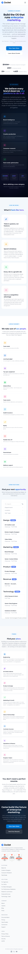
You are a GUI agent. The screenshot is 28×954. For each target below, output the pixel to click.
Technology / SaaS (6, 896)
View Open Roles (14, 48)
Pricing (3, 919)
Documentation (5, 917)
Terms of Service (5, 936)
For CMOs (3, 884)
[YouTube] (16, 951)
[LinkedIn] (11, 951)
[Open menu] (25, 2)
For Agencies (4, 882)
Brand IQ (3, 868)
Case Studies (4, 922)
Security (3, 938)
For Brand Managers (6, 886)
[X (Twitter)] (14, 951)
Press (2, 910)
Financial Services (5, 894)
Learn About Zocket (14, 53)
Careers (3, 905)
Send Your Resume (14, 831)
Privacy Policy (4, 934)
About (3, 903)
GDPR (3, 941)
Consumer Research (6, 872)
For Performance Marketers (8, 889)
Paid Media (4, 875)
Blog (2, 908)
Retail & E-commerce (6, 891)
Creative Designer (5, 870)
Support (3, 927)
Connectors (4, 924)
